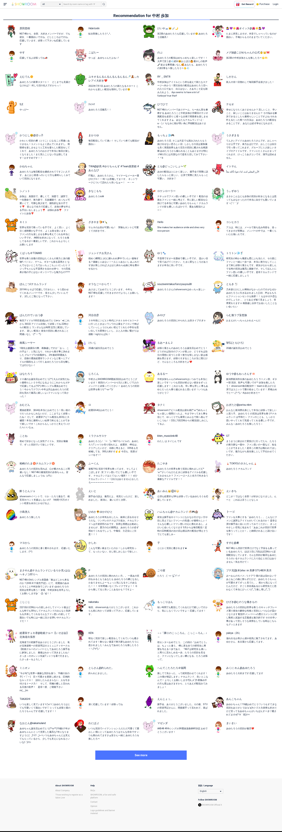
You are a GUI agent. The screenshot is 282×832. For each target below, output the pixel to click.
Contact (93, 802)
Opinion (93, 806)
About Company (62, 790)
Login (275, 4)
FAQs (92, 790)
